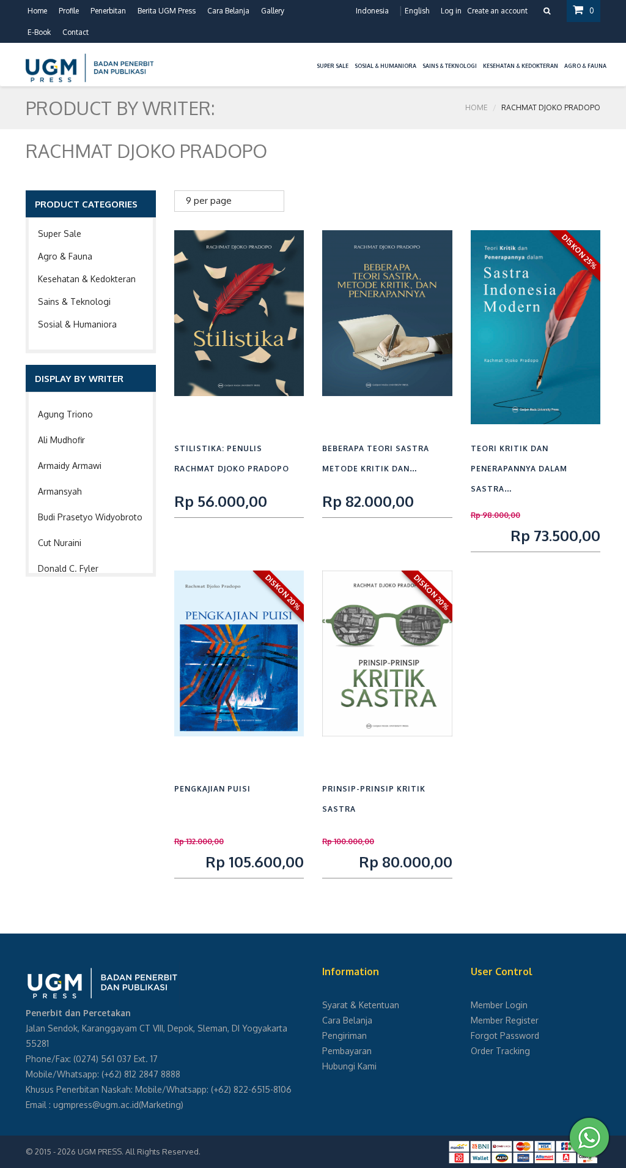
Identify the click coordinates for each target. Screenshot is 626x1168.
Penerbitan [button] (108, 10)
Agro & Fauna (65, 256)
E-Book (39, 32)
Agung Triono (65, 414)
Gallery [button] (272, 10)
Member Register (505, 1020)
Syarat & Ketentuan (360, 1005)
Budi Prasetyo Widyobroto (90, 517)
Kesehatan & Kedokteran (87, 279)
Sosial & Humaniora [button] (385, 65)
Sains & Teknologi (74, 301)
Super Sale (59, 233)
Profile (69, 10)
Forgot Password (505, 1035)
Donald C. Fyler (68, 568)
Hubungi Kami (349, 1066)
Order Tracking (500, 1051)
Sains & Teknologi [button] (449, 65)
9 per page (209, 200)
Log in (451, 10)
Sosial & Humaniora (77, 324)
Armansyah (60, 491)
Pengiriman (344, 1035)
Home (37, 10)
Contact (75, 32)
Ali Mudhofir (61, 440)
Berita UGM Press (167, 10)
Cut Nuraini (59, 542)
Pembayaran (347, 1051)
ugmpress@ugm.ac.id (96, 1104)
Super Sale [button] (332, 65)
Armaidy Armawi (69, 465)
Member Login (499, 1005)
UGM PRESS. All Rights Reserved (138, 1151)
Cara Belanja (228, 10)
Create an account (497, 10)
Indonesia (372, 10)
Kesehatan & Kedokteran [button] (520, 65)
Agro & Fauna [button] (585, 65)
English (417, 10)
